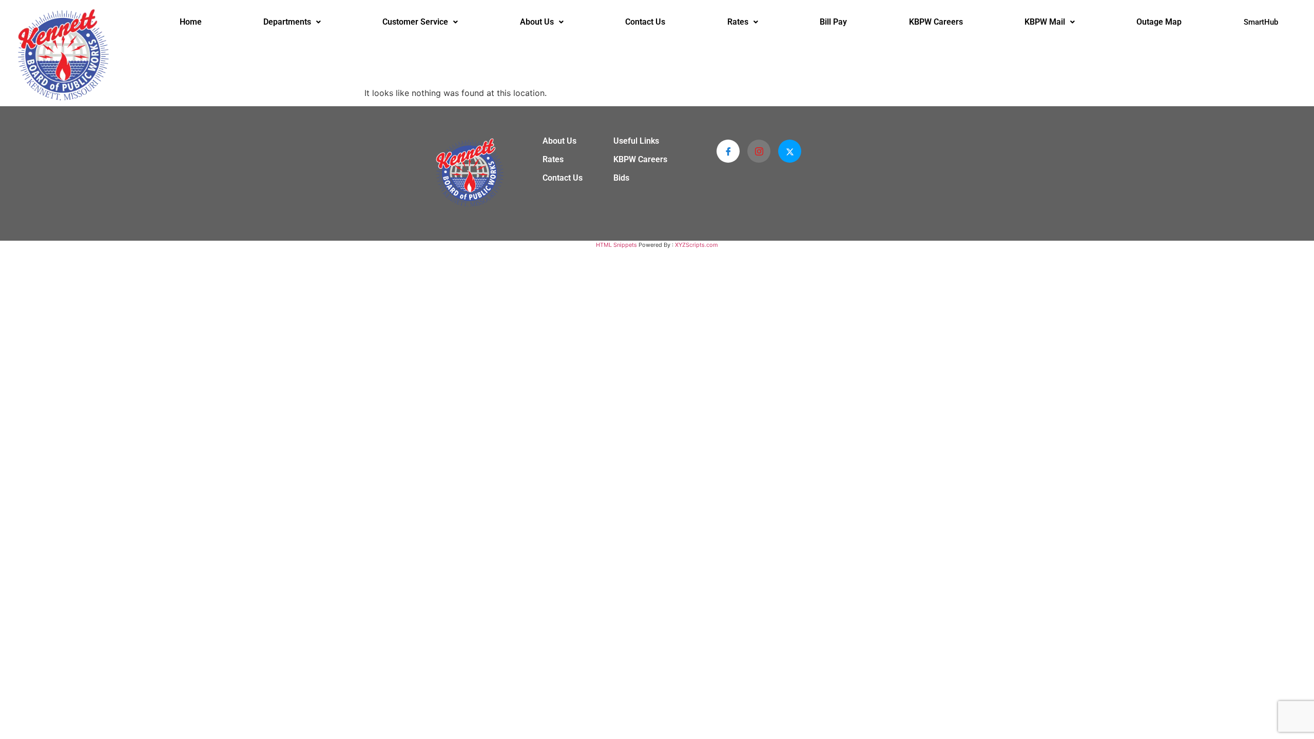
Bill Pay (833, 22)
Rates (737, 22)
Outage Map (1159, 22)
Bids (621, 178)
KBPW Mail (1045, 22)
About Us (537, 22)
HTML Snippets (616, 244)
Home (191, 22)
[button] (292, 22)
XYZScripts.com (696, 244)
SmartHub (1261, 22)
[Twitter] (789, 151)
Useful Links (636, 141)
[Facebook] (728, 151)
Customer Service (415, 22)
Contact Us (645, 22)
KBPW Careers (936, 22)
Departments (287, 22)
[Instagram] (758, 151)
